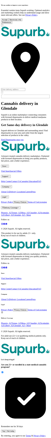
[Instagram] (2, 224)
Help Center (6, 181)
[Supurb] (25, 349)
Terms (28, 436)
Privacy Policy (31, 15)
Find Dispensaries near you (12, 140)
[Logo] (25, 32)
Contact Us (15, 181)
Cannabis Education (28, 181)
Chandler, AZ (35, 213)
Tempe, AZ (16, 213)
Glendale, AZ (19, 215)
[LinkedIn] (6, 224)
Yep (3, 431)
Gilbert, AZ (8, 215)
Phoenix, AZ (6, 213)
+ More (28, 215)
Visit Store (5, 171)
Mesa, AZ (25, 213)
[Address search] (2, 92)
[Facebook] (4, 224)
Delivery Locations (17, 192)
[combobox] (25, 68)
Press (33, 192)
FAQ (39, 181)
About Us (5, 192)
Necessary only (15, 20)
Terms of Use (33, 202)
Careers (28, 192)
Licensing (43, 202)
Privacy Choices (20, 202)
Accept (4, 20)
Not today (10, 431)
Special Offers (15, 171)
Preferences (6, 22)
